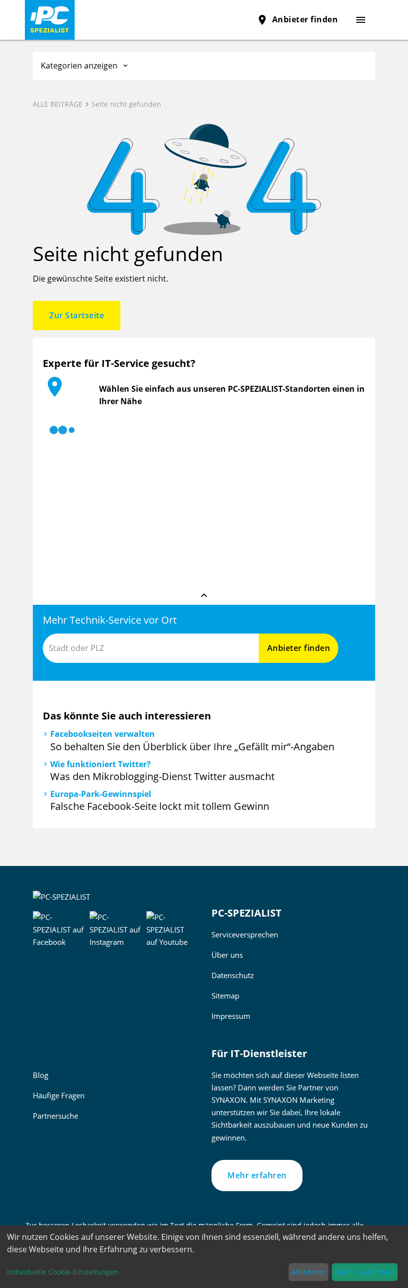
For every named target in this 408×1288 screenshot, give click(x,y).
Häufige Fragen (59, 1095)
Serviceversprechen (244, 934)
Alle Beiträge (58, 104)
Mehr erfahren (257, 1175)
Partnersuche (55, 1116)
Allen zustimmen (365, 1272)
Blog (40, 1075)
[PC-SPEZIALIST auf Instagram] (116, 928)
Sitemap (225, 996)
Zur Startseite (76, 315)
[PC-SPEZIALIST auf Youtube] (171, 928)
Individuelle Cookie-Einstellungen (62, 1272)
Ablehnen (309, 1272)
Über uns (227, 955)
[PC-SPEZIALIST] (99, 20)
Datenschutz (232, 975)
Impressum (230, 1016)
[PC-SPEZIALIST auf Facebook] (59, 928)
